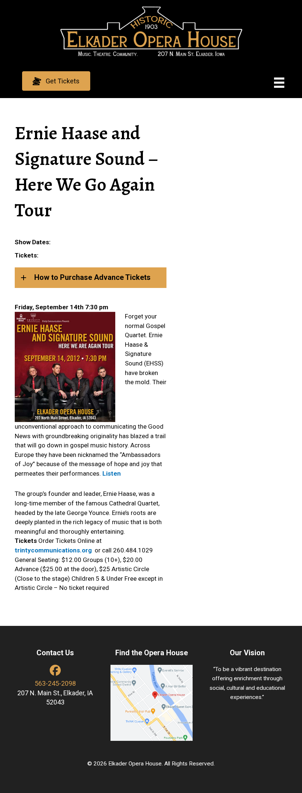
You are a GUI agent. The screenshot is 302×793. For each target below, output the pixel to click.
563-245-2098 (55, 683)
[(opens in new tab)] (151, 702)
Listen (111, 473)
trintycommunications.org (53, 550)
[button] (56, 81)
